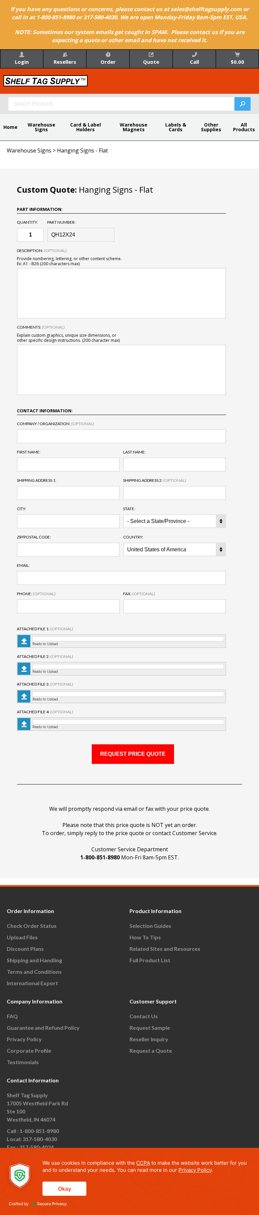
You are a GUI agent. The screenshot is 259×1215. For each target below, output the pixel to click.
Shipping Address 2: (154, 480)
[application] (129, 1181)
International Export (32, 983)
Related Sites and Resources (165, 948)
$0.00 (237, 61)
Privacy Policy (24, 1039)
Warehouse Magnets (133, 127)
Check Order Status (32, 925)
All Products (244, 127)
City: (21, 509)
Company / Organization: (55, 424)
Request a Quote (151, 1050)
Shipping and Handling (34, 960)
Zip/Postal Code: (34, 537)
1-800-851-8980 (100, 857)
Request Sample (150, 1027)
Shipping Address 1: (36, 480)
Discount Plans (25, 948)
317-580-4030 (40, 1139)
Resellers (65, 61)
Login (22, 61)
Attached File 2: (45, 657)
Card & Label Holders (85, 127)
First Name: (28, 452)
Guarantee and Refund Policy (43, 1027)
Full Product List (150, 960)
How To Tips (145, 937)
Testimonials (23, 1062)
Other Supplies (211, 127)
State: (129, 509)
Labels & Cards (175, 127)
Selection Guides (150, 925)
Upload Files (22, 937)
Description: (42, 251)
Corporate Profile (29, 1050)
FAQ (12, 1016)
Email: (23, 565)
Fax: (139, 594)
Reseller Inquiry (149, 1039)
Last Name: (134, 452)
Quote (151, 61)
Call (194, 61)
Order (108, 61)
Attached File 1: (45, 629)
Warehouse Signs (41, 127)
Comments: (41, 327)
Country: (133, 537)
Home (10, 127)
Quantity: (27, 222)
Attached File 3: (45, 684)
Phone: (36, 594)
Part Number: (61, 222)
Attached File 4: (45, 712)
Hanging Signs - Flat (82, 150)
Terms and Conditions (34, 971)
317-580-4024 (36, 1147)
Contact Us (144, 1016)
